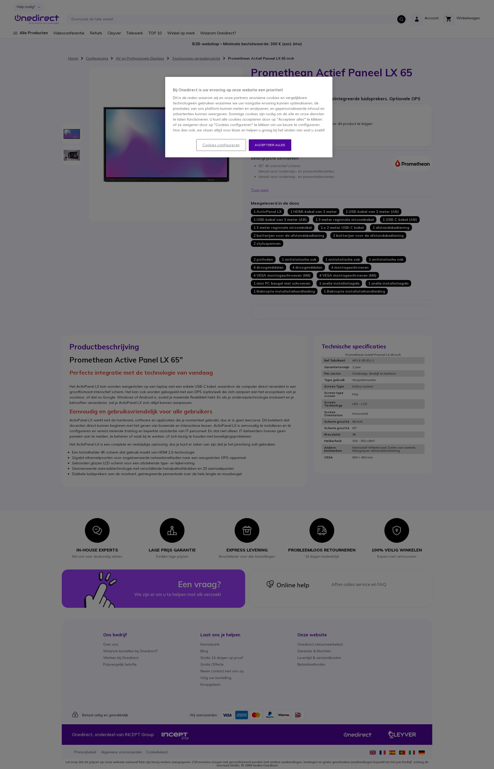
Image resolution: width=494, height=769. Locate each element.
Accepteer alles (270, 145)
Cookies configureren (221, 145)
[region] (248, 117)
